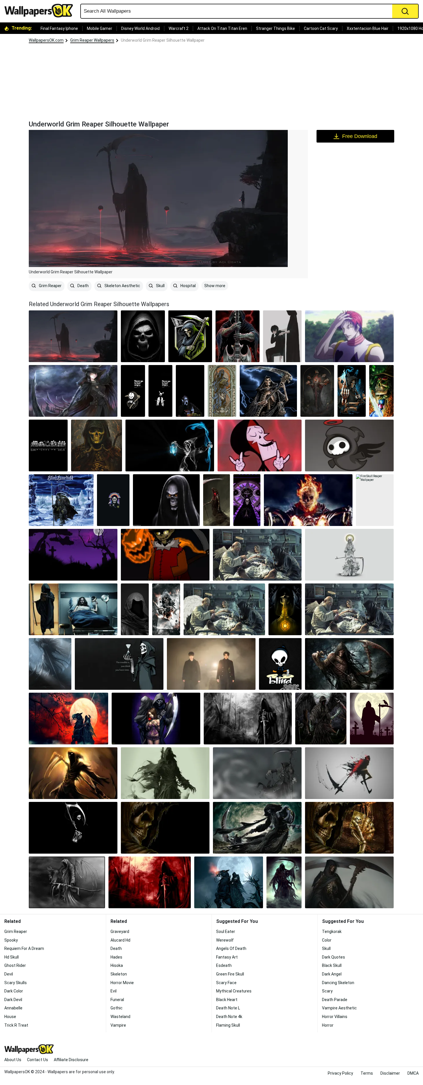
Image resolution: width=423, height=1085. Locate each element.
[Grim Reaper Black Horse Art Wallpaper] (228, 882)
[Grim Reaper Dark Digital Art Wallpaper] (67, 882)
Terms (367, 1073)
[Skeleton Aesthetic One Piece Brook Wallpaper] (381, 391)
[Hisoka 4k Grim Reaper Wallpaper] (349, 336)
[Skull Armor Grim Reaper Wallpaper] (349, 882)
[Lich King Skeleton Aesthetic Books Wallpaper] (317, 391)
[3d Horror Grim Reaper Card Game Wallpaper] (166, 609)
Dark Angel (332, 974)
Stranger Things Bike (275, 28)
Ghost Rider (15, 965)
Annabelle (13, 1008)
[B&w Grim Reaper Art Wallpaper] (73, 828)
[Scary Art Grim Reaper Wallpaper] (284, 882)
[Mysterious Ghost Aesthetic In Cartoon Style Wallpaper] (349, 445)
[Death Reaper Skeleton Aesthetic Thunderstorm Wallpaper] (268, 391)
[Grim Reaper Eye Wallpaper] (320, 718)
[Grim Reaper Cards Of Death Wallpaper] (349, 828)
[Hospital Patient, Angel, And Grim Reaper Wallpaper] (257, 555)
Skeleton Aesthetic (122, 285)
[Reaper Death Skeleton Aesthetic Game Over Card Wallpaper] (352, 391)
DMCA (413, 1073)
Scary (327, 991)
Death (83, 285)
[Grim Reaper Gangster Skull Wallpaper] (190, 336)
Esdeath (224, 965)
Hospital (188, 285)
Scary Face (226, 982)
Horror (328, 1025)
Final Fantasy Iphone (59, 28)
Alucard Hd (120, 940)
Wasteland (120, 1016)
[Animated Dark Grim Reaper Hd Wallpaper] (257, 773)
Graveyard (119, 931)
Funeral (117, 999)
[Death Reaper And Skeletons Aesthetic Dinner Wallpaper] (48, 445)
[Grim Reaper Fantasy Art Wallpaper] (257, 828)
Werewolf (225, 940)
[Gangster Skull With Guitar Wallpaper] (238, 336)
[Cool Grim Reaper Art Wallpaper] (349, 773)
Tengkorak (332, 931)
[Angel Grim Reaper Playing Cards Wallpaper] (349, 609)
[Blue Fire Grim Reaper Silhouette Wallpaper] (169, 445)
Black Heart (226, 999)
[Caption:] (224, 609)
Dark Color (13, 991)
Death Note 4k (229, 1016)
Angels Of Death (231, 948)
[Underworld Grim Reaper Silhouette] (73, 336)
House (10, 1016)
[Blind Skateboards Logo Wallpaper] (280, 664)
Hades (116, 957)
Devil (8, 974)
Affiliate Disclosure (71, 1059)
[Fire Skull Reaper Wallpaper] (375, 500)
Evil (113, 991)
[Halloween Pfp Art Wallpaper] (165, 555)
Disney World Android (140, 28)
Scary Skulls (15, 982)
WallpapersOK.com (46, 40)
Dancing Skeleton (338, 982)
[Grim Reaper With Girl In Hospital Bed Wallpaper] (73, 609)
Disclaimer (390, 1073)
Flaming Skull (228, 1025)
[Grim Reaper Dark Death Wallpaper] (248, 718)
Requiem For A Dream (24, 948)
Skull (160, 285)
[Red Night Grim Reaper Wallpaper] (68, 718)
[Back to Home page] (40, 11)
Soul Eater (225, 931)
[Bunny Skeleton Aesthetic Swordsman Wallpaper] (160, 391)
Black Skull (332, 965)
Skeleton (118, 974)
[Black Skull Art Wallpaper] (166, 500)
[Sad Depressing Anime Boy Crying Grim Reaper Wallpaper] (282, 336)
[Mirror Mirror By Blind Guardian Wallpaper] (61, 500)
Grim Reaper (50, 285)
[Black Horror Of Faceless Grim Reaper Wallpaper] (135, 609)
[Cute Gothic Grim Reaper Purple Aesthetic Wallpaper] (246, 500)
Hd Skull (11, 957)
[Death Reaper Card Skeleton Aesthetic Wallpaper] (222, 391)
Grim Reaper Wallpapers (92, 40)
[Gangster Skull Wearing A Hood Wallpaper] (143, 336)
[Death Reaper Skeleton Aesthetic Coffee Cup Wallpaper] (133, 391)
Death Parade (334, 999)
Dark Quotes (333, 957)
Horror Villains (334, 1016)
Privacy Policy (340, 1073)
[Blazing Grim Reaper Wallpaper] (73, 773)
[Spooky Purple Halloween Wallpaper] (73, 555)
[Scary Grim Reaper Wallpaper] (165, 828)
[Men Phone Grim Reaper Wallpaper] (50, 664)
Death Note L (228, 1008)
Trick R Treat (16, 1025)
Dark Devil (13, 999)
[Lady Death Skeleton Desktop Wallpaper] (349, 555)
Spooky (11, 940)
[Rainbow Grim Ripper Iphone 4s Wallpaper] (113, 500)
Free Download (359, 136)
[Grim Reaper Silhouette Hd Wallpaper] (372, 718)
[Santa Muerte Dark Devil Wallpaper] (285, 609)
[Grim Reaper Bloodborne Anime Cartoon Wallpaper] (73, 391)
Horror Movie (122, 982)
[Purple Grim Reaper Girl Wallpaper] (156, 718)
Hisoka (116, 965)
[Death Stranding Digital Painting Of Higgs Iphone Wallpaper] (96, 445)
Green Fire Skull (230, 974)
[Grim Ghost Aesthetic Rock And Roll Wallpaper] (260, 445)
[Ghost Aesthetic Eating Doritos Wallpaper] (190, 391)
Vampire (118, 1025)
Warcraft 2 (178, 28)
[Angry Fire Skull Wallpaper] (308, 500)
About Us (12, 1059)
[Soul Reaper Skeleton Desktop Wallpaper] (119, 664)
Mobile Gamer (99, 28)
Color (326, 940)
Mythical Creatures (233, 991)
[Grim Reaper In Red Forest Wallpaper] (149, 882)
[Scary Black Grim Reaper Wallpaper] (165, 773)
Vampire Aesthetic (339, 1008)
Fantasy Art (227, 957)
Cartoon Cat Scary (321, 28)
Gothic (116, 1008)
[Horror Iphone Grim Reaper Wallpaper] (216, 500)
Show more (214, 285)
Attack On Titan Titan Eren (222, 28)
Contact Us (37, 1059)
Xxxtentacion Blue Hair (367, 28)
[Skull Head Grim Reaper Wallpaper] (349, 664)
